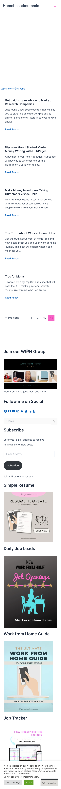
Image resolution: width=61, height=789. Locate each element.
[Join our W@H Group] (30, 373)
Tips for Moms (15, 276)
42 (44, 317)
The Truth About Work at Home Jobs (30, 233)
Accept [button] (29, 782)
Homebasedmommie (21, 5)
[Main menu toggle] (55, 5)
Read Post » (12, 129)
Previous (12, 317)
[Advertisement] (30, 43)
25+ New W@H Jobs (13, 88)
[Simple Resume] (28, 517)
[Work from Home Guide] (28, 676)
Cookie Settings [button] (13, 782)
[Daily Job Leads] (30, 591)
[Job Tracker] (25, 746)
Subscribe (13, 465)
